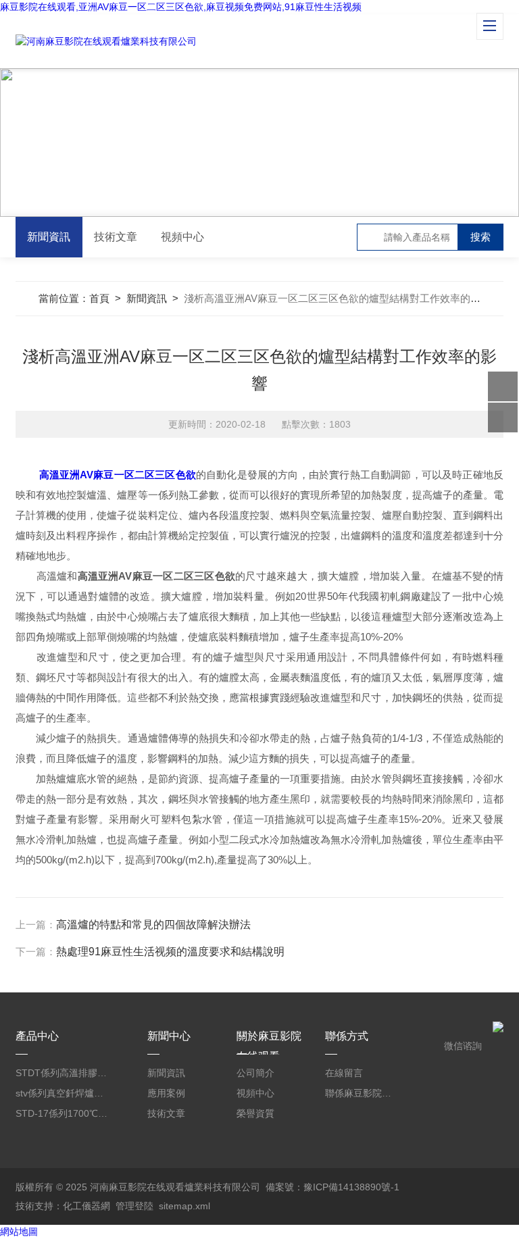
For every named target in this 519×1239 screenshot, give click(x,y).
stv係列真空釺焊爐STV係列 (62, 1093)
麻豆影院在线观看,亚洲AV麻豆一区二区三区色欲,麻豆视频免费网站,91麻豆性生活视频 (181, 6)
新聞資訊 (48, 237)
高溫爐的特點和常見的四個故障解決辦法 (153, 924)
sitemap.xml (184, 1205)
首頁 (99, 298)
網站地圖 (19, 1231)
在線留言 (344, 1072)
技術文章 (115, 237)
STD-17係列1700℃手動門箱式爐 (62, 1113)
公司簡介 (255, 1072)
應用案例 (166, 1093)
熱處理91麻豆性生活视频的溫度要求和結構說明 (170, 951)
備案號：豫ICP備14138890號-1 (332, 1187)
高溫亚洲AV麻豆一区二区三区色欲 (117, 474)
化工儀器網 (86, 1205)
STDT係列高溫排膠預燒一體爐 (62, 1072)
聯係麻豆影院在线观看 (361, 1093)
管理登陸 (134, 1205)
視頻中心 (182, 237)
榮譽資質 (255, 1113)
